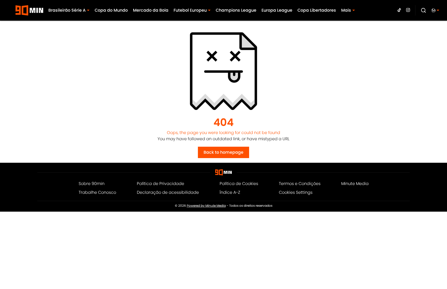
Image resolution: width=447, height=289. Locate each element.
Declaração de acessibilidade (168, 192)
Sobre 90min (92, 184)
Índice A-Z (230, 192)
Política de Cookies (239, 184)
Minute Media (355, 184)
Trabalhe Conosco (97, 192)
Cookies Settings (295, 192)
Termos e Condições (300, 184)
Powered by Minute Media (206, 206)
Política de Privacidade (160, 184)
